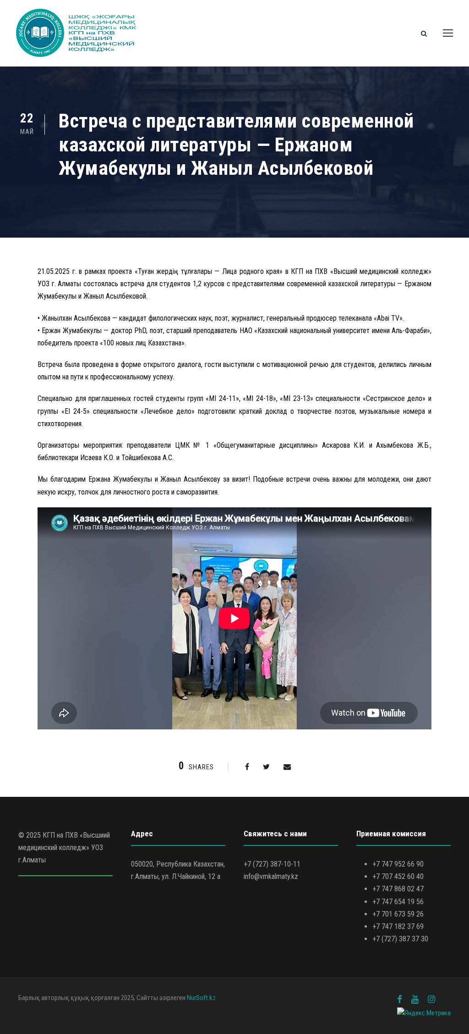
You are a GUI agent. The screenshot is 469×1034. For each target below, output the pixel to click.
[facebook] (399, 999)
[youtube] (415, 999)
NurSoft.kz (201, 998)
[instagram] (431, 999)
